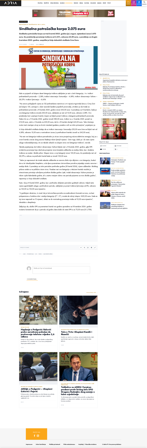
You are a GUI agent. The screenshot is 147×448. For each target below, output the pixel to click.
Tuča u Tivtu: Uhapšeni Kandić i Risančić (76, 333)
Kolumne (93, 3)
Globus (62, 3)
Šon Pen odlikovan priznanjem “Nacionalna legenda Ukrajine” (118, 184)
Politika (40, 3)
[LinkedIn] (91, 247)
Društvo (46, 3)
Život (109, 3)
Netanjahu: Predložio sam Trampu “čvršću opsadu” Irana (118, 161)
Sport (104, 3)
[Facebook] (80, 247)
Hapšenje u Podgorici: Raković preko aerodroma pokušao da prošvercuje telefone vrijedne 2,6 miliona (37, 333)
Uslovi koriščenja (41, 444)
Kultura (86, 3)
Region (76, 3)
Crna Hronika (54, 3)
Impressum (29, 444)
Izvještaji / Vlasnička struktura (87, 444)
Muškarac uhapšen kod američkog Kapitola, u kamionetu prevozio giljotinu (119, 206)
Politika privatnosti (54, 444)
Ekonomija (69, 3)
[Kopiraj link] (94, 247)
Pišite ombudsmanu (69, 444)
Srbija (81, 3)
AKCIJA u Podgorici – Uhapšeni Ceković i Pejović (36, 390)
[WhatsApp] (87, 247)
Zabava (99, 3)
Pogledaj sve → (92, 292)
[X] (84, 247)
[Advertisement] (58, 228)
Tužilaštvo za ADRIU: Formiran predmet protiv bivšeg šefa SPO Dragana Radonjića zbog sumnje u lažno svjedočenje (78, 390)
